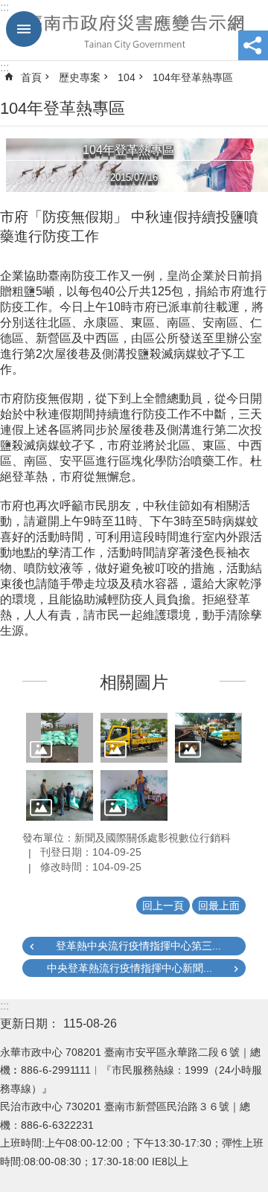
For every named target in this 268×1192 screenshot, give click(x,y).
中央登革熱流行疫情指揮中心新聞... (129, 968)
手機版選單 (24, 29)
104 (126, 77)
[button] (59, 738)
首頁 (31, 77)
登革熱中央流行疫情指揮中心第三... (138, 946)
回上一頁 (163, 905)
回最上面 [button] (219, 905)
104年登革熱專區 (193, 77)
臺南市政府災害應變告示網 (134, 30)
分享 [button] (253, 45)
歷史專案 (79, 77)
